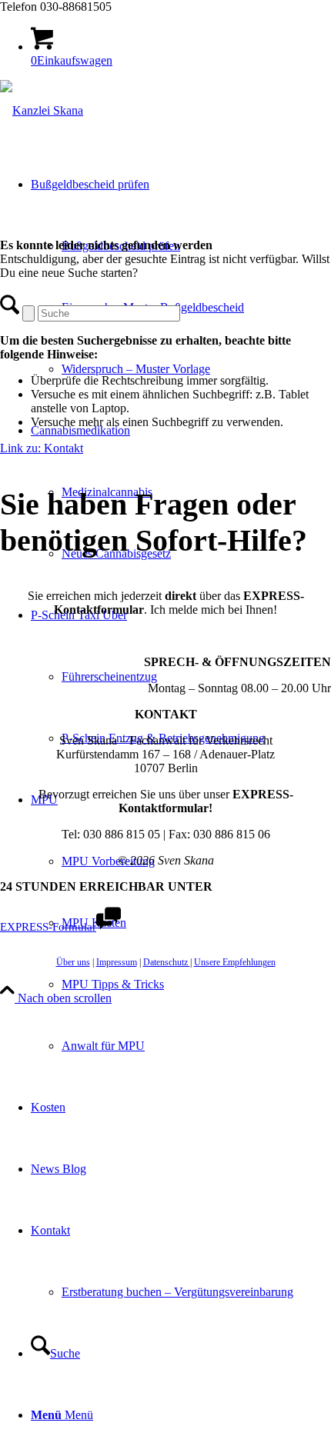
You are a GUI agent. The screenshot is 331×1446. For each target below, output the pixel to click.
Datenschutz (166, 962)
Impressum (116, 962)
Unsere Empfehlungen (235, 962)
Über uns (73, 962)
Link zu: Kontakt (41, 448)
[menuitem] (181, 277)
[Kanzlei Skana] (41, 110)
